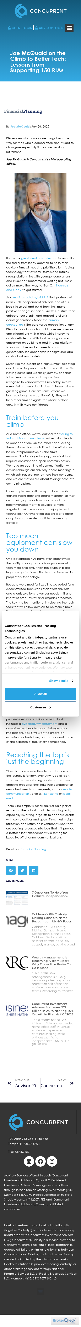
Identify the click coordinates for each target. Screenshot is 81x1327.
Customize (38, 707)
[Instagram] (52, 1161)
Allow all (40, 693)
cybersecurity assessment (39, 724)
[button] (69, 28)
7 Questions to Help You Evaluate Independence (50, 894)
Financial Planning (33, 849)
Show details (58, 680)
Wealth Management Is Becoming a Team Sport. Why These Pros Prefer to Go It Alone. (51, 963)
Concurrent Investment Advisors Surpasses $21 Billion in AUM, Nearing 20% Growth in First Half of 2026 (53, 1009)
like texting (50, 794)
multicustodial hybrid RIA (30, 297)
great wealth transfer (36, 258)
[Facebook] (40, 1161)
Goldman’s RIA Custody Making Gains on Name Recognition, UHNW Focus (52, 917)
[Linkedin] (29, 1161)
